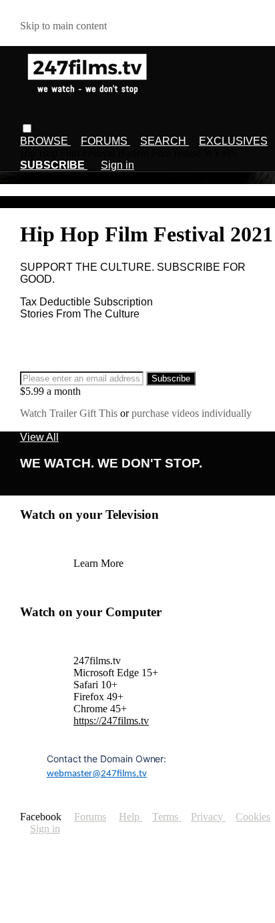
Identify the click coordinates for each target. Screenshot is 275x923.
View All (39, 437)
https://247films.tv (111, 720)
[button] (27, 128)
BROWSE (45, 141)
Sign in (117, 165)
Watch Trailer (49, 413)
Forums (90, 816)
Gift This (99, 413)
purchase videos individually (191, 413)
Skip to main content (63, 25)
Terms (166, 816)
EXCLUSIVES (233, 141)
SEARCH (164, 141)
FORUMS (105, 141)
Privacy (208, 816)
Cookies (253, 816)
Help (130, 816)
